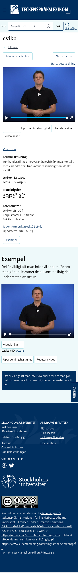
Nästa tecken (64, 56)
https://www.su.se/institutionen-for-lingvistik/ (30, 535)
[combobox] (30, 26)
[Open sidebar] (4, 10)
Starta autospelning (63, 63)
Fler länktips (48, 443)
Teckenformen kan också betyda (22, 226)
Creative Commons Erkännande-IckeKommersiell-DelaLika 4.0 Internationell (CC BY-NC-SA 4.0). (36, 526)
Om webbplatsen (12, 447)
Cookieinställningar (13, 452)
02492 (20, 351)
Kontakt (6, 443)
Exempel (11, 240)
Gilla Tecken (47, 433)
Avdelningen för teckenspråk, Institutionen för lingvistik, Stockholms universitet (33, 517)
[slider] (39, 118)
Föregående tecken (18, 56)
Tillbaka (13, 47)
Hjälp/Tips (71, 28)
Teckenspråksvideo (52, 437)
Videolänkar (12, 136)
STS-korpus (47, 428)
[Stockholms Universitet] (39, 481)
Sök (58, 26)
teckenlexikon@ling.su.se (38, 552)
